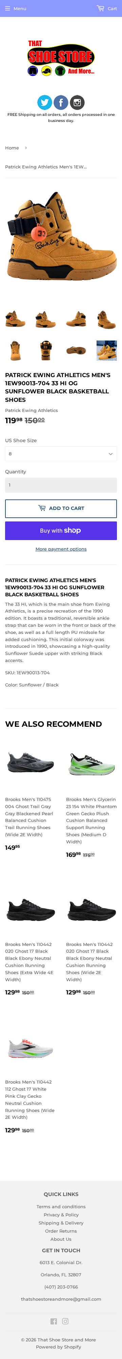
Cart (111, 8)
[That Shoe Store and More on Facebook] (53, 1322)
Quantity (15, 472)
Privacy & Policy (61, 1214)
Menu (20, 8)
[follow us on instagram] (77, 103)
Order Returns (61, 1231)
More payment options (61, 549)
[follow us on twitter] (44, 103)
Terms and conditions (61, 1206)
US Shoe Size (21, 440)
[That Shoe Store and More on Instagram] (65, 1322)
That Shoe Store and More (67, 1339)
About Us (61, 1239)
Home (12, 147)
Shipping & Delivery (61, 1223)
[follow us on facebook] (61, 103)
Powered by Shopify (58, 1347)
